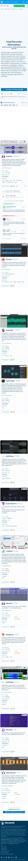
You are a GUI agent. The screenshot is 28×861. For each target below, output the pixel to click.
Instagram (23, 840)
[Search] (24, 2)
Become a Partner (5, 852)
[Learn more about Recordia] (3, 730)
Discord (16, 839)
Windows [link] (6, 105)
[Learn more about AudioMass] (3, 456)
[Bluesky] (9, 857)
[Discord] (1, 857)
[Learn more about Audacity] (3, 156)
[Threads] (11, 857)
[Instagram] (13, 857)
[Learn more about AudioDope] (3, 682)
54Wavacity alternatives (6, 610)
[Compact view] (23, 102)
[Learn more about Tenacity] (3, 259)
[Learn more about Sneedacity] (3, 634)
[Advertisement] (14, 24)
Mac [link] (2, 105)
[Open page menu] (26, 2)
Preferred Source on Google (7, 854)
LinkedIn (4, 842)
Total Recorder (5, 52)
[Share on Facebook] (2, 94)
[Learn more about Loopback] (3, 551)
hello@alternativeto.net (6, 839)
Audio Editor (4, 277)
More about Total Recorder (13, 89)
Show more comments (6, 238)
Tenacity (3, 74)
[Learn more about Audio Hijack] (3, 381)
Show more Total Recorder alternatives (14, 812)
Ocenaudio (10, 74)
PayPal (16, 843)
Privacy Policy (4, 848)
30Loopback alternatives (6, 565)
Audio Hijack (17, 74)
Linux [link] (10, 105)
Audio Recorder (5, 176)
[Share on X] (5, 94)
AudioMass (4, 76)
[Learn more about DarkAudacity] (3, 772)
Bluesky (15, 840)
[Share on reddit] (8, 94)
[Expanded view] (22, 102)
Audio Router (4, 574)
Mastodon (11, 840)
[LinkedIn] (16, 857)
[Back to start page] (2, 2)
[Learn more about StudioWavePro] (3, 503)
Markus (14, 829)
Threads (19, 840)
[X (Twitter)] (4, 857)
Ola (10, 829)
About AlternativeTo (5, 851)
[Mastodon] (6, 857)
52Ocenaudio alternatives (6, 343)
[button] (16, 156)
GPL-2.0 (11, 273)
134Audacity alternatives (6, 167)
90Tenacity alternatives (6, 269)
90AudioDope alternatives (6, 692)
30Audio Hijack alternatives (7, 395)
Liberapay (12, 843)
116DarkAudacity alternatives (7, 785)
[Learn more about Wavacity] (3, 603)
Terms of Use (4, 846)
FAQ (2, 845)
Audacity (23, 69)
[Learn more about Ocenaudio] (3, 330)
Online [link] (13, 105)
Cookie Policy (4, 849)
